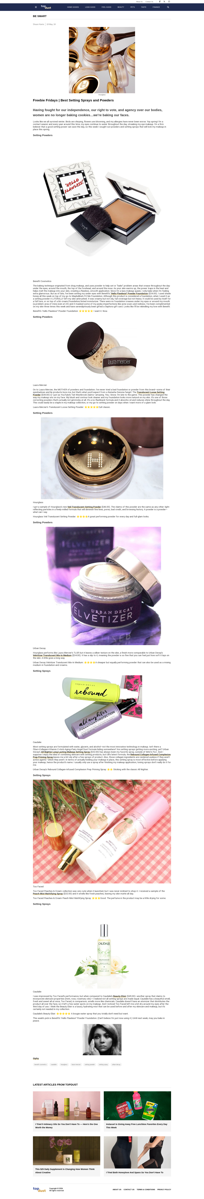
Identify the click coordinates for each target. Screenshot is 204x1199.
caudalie (54, 1064)
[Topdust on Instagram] (169, 2)
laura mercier (76, 1064)
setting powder (90, 1064)
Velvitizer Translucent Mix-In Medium (52, 655)
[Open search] (168, 7)
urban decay (116, 1064)
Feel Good (106, 7)
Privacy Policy (164, 1189)
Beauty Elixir (119, 996)
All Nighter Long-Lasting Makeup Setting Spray (66, 752)
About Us (139, 2)
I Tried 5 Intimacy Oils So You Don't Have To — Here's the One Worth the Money (66, 1126)
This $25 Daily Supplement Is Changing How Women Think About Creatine (65, 1171)
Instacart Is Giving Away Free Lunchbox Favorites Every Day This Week (136, 1126)
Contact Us (149, 2)
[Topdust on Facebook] (159, 2)
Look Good (90, 7)
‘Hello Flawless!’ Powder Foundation (129, 293)
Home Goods (73, 7)
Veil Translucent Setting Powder (84, 506)
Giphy (36, 1058)
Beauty (121, 7)
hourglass (64, 1064)
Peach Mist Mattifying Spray (48, 893)
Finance (156, 7)
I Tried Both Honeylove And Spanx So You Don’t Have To (134, 1172)
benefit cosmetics (40, 1064)
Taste (143, 7)
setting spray (103, 1064)
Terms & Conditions (146, 1189)
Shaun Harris (38, 24)
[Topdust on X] (164, 2)
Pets (132, 7)
